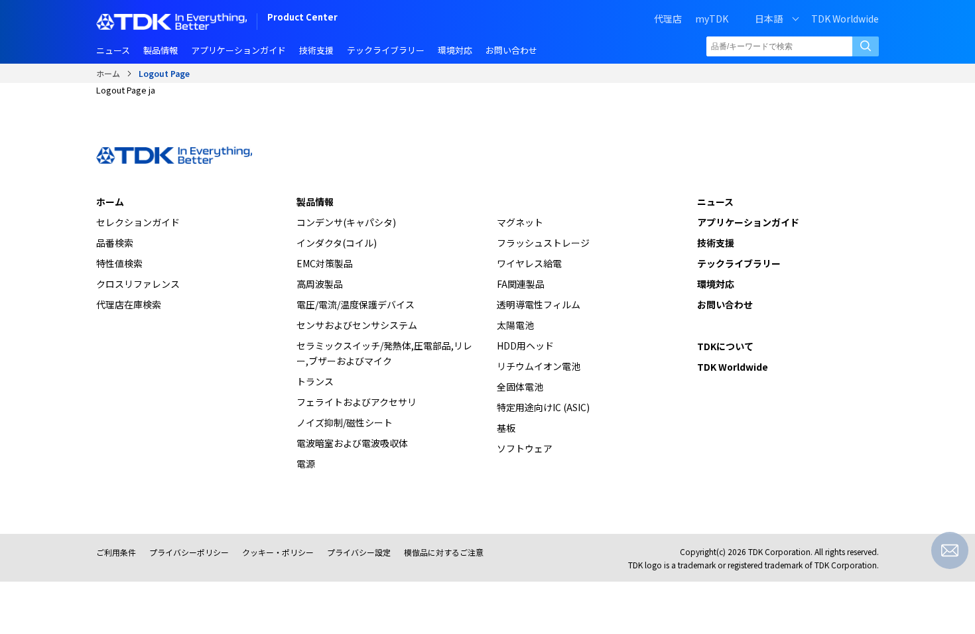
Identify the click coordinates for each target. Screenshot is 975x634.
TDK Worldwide (845, 18)
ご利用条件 (116, 552)
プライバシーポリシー (189, 552)
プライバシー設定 (359, 552)
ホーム (108, 73)
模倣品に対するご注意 (444, 552)
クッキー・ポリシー (278, 552)
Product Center (302, 18)
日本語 (769, 18)
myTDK (711, 18)
